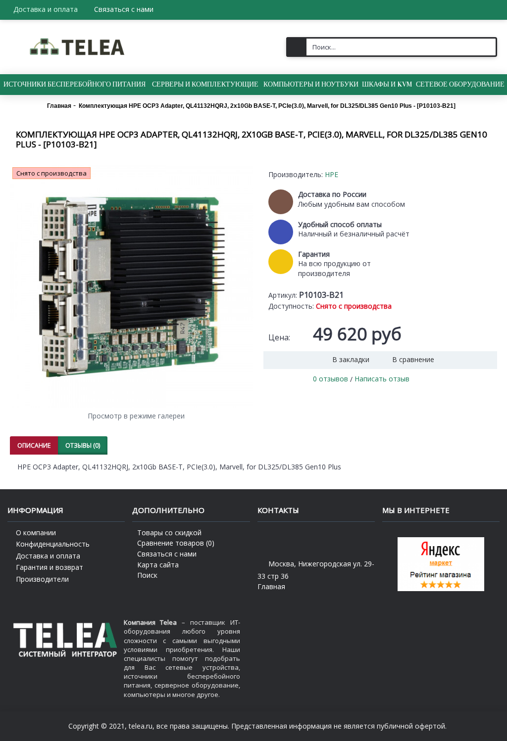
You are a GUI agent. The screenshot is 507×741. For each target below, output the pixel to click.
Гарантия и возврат (49, 567)
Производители (42, 579)
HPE (331, 174)
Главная (271, 586)
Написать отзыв (382, 378)
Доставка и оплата (48, 555)
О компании (36, 532)
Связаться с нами (167, 553)
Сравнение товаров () (175, 543)
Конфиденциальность (53, 544)
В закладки (350, 359)
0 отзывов (330, 378)
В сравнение (413, 359)
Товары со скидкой (169, 532)
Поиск (147, 575)
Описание (34, 445)
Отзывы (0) (82, 445)
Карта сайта (158, 564)
